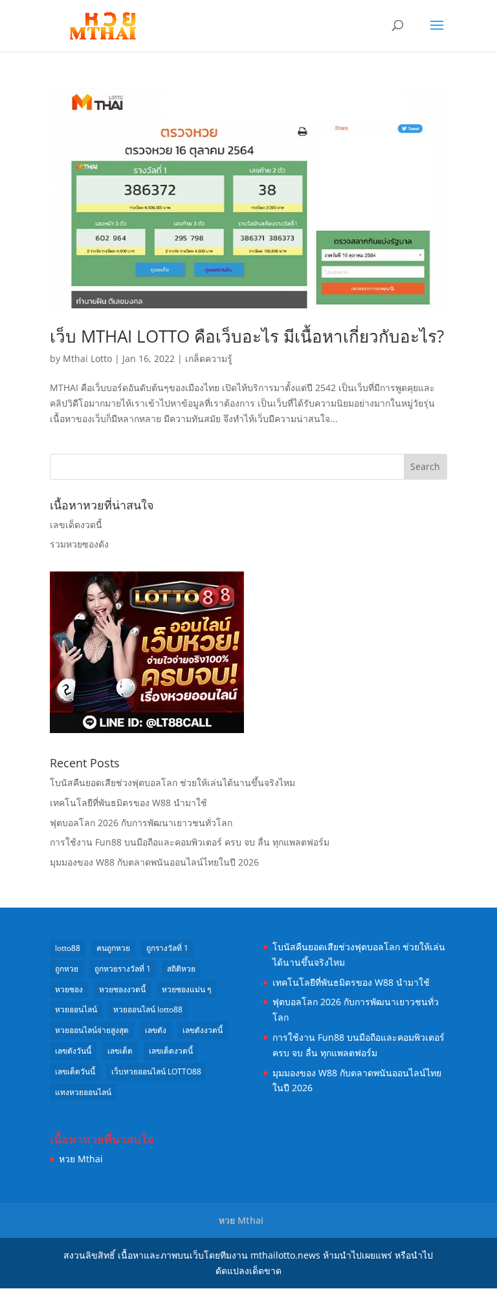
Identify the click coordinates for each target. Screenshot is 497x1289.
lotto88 (67, 948)
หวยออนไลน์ (76, 1009)
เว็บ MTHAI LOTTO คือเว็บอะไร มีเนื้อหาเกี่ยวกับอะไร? (247, 336)
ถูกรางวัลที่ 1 (167, 948)
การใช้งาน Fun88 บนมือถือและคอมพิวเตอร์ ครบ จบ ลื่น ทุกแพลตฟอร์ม (189, 842)
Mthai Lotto (87, 358)
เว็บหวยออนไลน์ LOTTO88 (156, 1071)
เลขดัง (155, 1030)
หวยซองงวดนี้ (122, 989)
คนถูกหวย (113, 948)
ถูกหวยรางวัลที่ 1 (122, 968)
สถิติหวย (181, 968)
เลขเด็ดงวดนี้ (76, 524)
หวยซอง (69, 989)
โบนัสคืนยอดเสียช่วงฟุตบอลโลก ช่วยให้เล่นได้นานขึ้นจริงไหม (172, 782)
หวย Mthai (81, 1159)
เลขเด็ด (120, 1050)
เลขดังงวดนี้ (202, 1030)
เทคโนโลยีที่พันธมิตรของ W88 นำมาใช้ (128, 802)
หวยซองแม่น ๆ (186, 989)
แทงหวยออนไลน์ (83, 1092)
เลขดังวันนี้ (73, 1050)
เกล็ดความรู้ (208, 358)
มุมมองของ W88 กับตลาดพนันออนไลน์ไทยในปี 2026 (154, 862)
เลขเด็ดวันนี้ (75, 1071)
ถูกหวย (66, 968)
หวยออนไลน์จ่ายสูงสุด (92, 1030)
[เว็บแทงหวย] (147, 729)
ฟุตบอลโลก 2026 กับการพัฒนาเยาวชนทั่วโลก (141, 822)
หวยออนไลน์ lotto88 (147, 1009)
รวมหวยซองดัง (79, 544)
